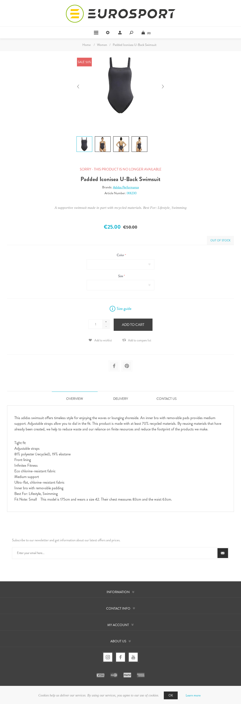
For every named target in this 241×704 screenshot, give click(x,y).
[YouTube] (133, 657)
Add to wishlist (103, 340)
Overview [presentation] (74, 398)
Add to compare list (139, 340)
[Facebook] (120, 657)
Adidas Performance (126, 187)
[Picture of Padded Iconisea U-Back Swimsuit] (84, 136)
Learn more (193, 695)
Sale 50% (84, 62)
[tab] (75, 398)
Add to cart (133, 324)
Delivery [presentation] (120, 398)
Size (121, 276)
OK (171, 695)
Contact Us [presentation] (167, 398)
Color (121, 255)
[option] (84, 137)
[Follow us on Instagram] (107, 657)
